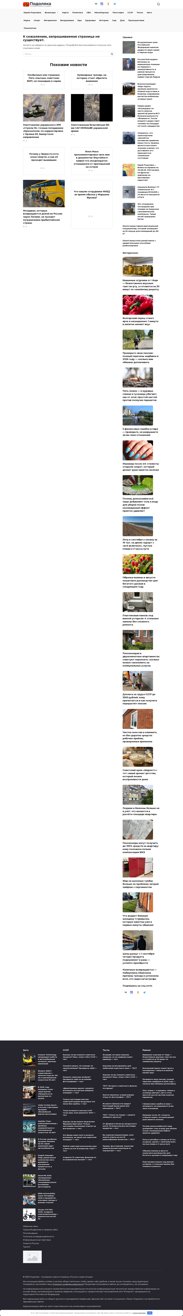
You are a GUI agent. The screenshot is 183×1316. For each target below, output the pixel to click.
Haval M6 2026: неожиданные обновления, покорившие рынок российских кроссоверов (47, 1181)
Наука (27, 20)
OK (150, 1313)
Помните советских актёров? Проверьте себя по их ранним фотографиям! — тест (77, 1079)
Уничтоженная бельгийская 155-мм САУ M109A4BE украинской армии (90, 128)
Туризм (26, 1247)
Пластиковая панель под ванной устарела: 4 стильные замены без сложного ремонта (141, 620)
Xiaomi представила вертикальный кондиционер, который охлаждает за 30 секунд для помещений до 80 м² (140, 230)
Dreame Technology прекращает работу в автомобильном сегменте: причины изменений (47, 1059)
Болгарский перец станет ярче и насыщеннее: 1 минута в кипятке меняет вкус (140, 321)
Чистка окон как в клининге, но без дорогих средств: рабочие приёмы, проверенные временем (140, 737)
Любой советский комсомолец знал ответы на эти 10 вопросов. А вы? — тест (80, 1148)
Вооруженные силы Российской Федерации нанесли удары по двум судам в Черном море (148, 47)
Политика (77, 12)
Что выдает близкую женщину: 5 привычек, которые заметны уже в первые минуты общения (138, 920)
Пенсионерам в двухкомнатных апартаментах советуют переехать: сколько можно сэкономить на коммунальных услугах (141, 659)
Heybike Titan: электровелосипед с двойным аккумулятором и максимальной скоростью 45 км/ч (48, 1127)
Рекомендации (30, 1233)
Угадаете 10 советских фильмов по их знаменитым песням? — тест (79, 1158)
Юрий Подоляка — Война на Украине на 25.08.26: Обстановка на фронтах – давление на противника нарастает (148, 172)
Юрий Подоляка (32, 12)
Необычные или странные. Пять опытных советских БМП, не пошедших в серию (44, 78)
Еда (80, 20)
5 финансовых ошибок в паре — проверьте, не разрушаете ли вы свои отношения (140, 432)
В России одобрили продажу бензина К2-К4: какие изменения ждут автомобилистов (47, 1143)
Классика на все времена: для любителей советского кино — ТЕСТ (120, 1067)
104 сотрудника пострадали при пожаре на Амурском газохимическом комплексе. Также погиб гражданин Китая (148, 211)
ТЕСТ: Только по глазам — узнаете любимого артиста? (119, 1116)
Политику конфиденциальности (68, 1284)
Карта (65, 12)
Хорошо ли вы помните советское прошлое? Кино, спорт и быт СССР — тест (80, 1057)
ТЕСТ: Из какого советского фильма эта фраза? (120, 1087)
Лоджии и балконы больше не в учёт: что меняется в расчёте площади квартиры (141, 811)
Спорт (37, 20)
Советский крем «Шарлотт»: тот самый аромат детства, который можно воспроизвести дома (140, 775)
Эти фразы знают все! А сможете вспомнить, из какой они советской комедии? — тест (79, 1137)
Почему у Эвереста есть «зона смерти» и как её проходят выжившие (44, 156)
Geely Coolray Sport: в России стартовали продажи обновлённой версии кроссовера (48, 1109)
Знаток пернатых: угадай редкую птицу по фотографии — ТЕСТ (118, 1096)
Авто (149, 12)
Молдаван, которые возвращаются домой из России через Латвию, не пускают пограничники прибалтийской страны (42, 216)
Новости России (31, 1243)
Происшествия (136, 20)
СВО (89, 12)
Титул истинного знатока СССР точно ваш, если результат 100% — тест (79, 1112)
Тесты (140, 12)
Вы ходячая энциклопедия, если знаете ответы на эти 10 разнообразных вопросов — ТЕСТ (119, 1137)
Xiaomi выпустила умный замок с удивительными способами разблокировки (139, 243)
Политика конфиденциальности (38, 1236)
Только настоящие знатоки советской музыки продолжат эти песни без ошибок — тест (79, 1101)
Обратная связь (30, 1226)
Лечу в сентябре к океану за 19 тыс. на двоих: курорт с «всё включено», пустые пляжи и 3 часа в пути (140, 544)
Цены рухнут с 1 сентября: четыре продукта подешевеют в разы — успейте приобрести (139, 958)
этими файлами (139, 1313)
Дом (122, 20)
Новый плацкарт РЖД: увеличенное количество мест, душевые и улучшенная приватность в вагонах (47, 1162)
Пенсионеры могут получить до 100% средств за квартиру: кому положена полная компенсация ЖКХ (141, 848)
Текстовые (118, 12)
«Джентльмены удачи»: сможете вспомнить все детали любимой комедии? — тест (78, 1090)
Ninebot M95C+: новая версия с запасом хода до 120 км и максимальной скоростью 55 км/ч (48, 1075)
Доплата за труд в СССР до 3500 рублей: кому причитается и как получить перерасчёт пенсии (140, 699)
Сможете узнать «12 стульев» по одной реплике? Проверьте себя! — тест (80, 1068)
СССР (130, 12)
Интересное (50, 20)
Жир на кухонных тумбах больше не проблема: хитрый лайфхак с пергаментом (141, 884)
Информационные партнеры (37, 1240)
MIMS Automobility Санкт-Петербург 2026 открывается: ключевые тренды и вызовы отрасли (47, 1198)
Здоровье (90, 20)
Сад (114, 20)
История (103, 20)
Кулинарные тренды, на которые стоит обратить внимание (92, 78)
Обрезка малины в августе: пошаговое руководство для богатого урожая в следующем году (140, 582)
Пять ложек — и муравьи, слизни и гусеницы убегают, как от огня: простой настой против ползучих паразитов (140, 395)
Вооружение (67, 20)
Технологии (30, 28)
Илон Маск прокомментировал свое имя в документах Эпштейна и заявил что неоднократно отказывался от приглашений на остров (92, 159)
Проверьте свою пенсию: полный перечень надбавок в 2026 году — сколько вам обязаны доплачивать (140, 358)
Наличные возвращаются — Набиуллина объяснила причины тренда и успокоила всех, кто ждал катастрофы (140, 974)
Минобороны (102, 12)
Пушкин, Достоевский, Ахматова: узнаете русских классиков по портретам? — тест (118, 1148)
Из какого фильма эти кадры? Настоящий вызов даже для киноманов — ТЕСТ (117, 1106)
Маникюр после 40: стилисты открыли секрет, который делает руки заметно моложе (141, 466)
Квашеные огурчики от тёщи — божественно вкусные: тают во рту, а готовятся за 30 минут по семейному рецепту (141, 285)
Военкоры (50, 12)
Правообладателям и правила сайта (40, 1230)
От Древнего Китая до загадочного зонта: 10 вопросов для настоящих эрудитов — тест (120, 1126)
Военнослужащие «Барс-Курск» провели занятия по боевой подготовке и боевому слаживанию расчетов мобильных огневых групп (148, 91)
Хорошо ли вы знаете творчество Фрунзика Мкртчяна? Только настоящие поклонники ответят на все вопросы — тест (79, 1125)
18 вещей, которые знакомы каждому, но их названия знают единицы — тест (118, 1057)
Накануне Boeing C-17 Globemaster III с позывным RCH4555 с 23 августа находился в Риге (148, 192)
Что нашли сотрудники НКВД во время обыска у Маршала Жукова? (92, 194)
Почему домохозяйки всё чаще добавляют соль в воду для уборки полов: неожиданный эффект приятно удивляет (140, 504)
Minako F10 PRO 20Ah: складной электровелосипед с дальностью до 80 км (48, 1214)
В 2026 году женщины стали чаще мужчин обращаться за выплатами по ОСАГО (45, 1092)
